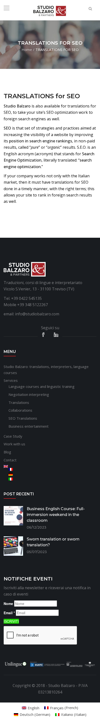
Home (27, 49)
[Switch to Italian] (52, 479)
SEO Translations (22, 418)
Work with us (14, 443)
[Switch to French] (52, 469)
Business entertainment (28, 426)
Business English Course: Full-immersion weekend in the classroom (56, 514)
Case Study (13, 436)
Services (11, 380)
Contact (10, 459)
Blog (7, 451)
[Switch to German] (52, 474)
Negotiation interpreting (28, 394)
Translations (18, 402)
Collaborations (20, 410)
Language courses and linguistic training (41, 386)
